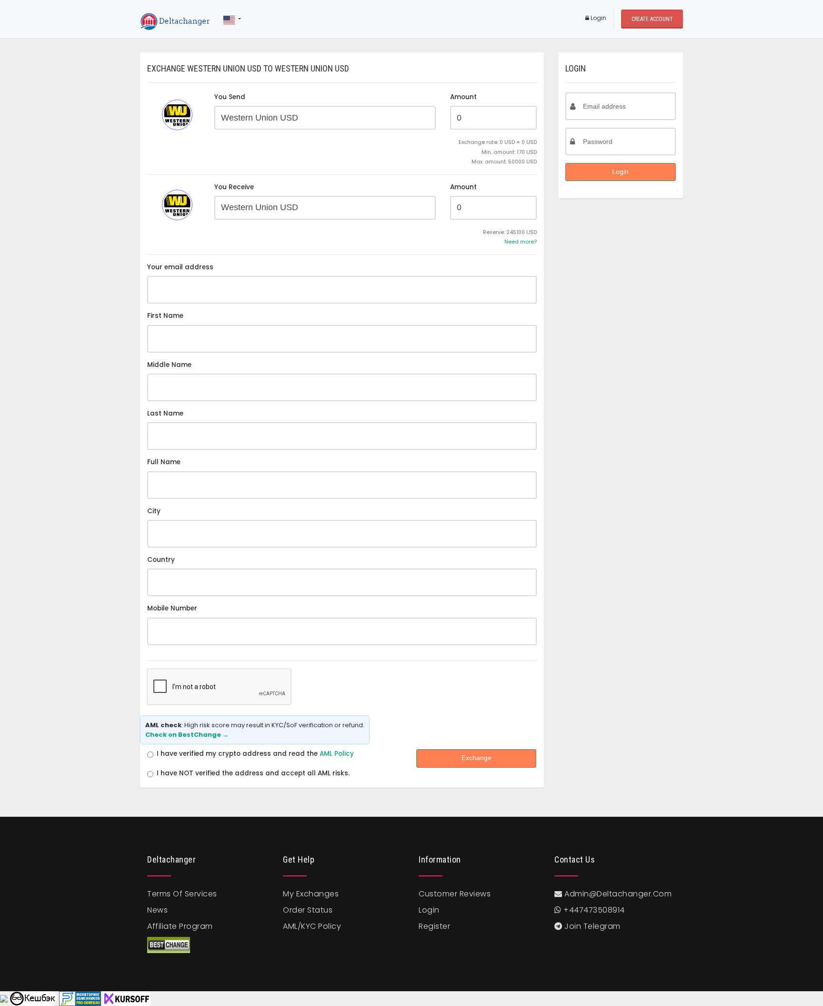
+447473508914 (593, 909)
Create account (652, 19)
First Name (165, 315)
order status (307, 909)
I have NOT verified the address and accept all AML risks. (253, 773)
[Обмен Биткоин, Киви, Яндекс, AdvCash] (33, 998)
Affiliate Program (180, 926)
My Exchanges (311, 893)
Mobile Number (172, 608)
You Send (229, 97)
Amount (463, 97)
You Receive (234, 187)
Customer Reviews (455, 893)
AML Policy (337, 753)
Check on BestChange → (187, 734)
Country (161, 559)
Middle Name (169, 364)
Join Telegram (591, 926)
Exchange (477, 758)
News (157, 909)
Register (434, 926)
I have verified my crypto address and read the (255, 753)
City (154, 511)
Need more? (520, 241)
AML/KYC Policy (312, 926)
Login (597, 18)
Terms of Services (182, 893)
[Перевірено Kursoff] (127, 998)
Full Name (164, 462)
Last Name (165, 413)
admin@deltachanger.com (618, 893)
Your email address (180, 267)
